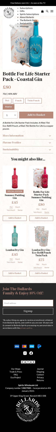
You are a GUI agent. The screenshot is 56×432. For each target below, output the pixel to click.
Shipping (40, 371)
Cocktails (24, 5)
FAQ (16, 374)
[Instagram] (25, 353)
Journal (40, 369)
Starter (8, 107)
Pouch (18, 101)
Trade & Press (16, 371)
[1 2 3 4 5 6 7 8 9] (10, 115)
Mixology (24, 26)
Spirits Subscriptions (29, 14)
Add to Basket (36, 115)
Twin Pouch (33, 101)
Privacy (40, 377)
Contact (40, 374)
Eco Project (16, 377)
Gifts (22, 11)
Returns (40, 380)
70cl (7, 101)
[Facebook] (31, 353)
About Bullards (27, 17)
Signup (28, 311)
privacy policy (26, 328)
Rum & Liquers (26, 2)
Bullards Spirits (8, 12)
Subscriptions (26, 8)
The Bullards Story (28, 20)
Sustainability (26, 23)
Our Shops (15, 369)
